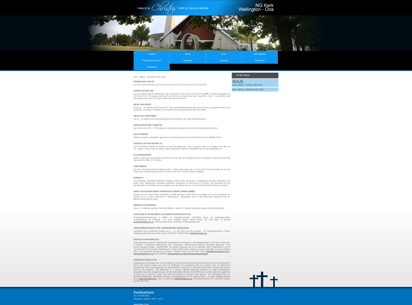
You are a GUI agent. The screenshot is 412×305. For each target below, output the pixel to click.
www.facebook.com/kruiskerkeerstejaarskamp (188, 254)
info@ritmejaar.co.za (183, 279)
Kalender (224, 60)
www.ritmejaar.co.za (147, 279)
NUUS (188, 54)
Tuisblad (151, 54)
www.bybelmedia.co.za (144, 222)
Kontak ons (260, 60)
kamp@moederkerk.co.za (217, 251)
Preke (223, 54)
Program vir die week (151, 60)
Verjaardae (152, 67)
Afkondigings (260, 54)
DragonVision (139, 304)
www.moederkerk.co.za (144, 254)
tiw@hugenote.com (198, 233)
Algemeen (187, 60)
